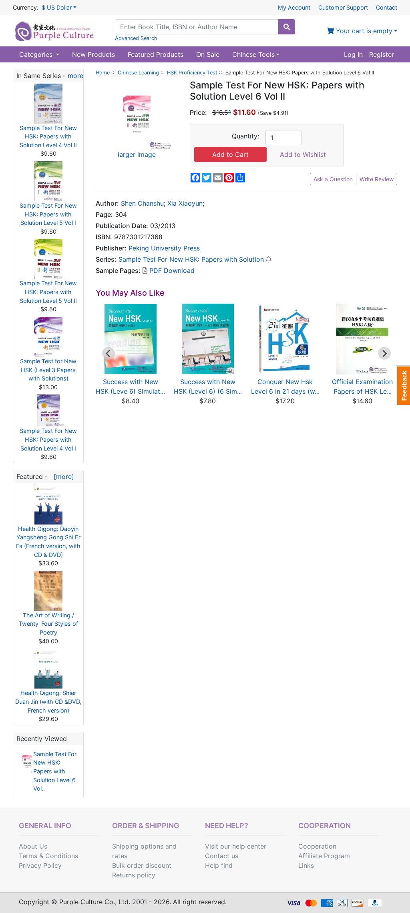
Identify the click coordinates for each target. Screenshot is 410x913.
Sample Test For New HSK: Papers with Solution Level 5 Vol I (48, 214)
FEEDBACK (403, 385)
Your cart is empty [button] (363, 31)
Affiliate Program (324, 856)
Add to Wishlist (303, 154)
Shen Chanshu (142, 203)
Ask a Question (333, 179)
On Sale (207, 54)
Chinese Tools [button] (253, 54)
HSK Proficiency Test (192, 73)
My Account (294, 7)
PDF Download (171, 270)
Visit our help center (235, 846)
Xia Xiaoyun (185, 203)
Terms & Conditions (48, 856)
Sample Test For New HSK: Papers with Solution (191, 259)
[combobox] (197, 26)
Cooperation (317, 846)
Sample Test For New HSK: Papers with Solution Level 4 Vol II (48, 136)
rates (119, 856)
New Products (93, 54)
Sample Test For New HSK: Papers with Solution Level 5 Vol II (48, 292)
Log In (353, 54)
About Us (33, 846)
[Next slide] (384, 353)
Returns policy (133, 875)
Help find (219, 865)
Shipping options (137, 846)
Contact (386, 7)
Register (381, 54)
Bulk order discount (141, 865)
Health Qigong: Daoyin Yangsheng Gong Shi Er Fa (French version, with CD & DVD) (48, 541)
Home (103, 73)
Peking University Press (164, 248)
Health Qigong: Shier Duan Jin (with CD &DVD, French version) (48, 701)
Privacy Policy (40, 865)
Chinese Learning (138, 73)
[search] (286, 26)
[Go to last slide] (108, 353)
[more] (62, 477)
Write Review (377, 179)
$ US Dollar (57, 7)
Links (306, 865)
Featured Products (155, 54)
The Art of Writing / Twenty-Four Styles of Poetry (48, 624)
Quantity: (245, 136)
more (75, 76)
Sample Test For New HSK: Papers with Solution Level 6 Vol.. (54, 771)
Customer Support (343, 7)
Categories (36, 54)
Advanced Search (136, 38)
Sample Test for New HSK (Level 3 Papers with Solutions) (48, 370)
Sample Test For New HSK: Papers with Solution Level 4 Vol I (48, 439)
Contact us (221, 856)
